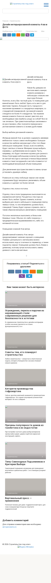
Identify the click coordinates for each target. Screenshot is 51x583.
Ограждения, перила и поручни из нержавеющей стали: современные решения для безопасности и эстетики (24, 314)
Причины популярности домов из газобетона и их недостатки (24, 426)
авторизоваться (9, 527)
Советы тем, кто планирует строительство (21, 353)
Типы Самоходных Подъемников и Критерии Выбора (25, 463)
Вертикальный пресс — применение (18, 499)
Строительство (31, 31)
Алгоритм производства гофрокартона (19, 390)
